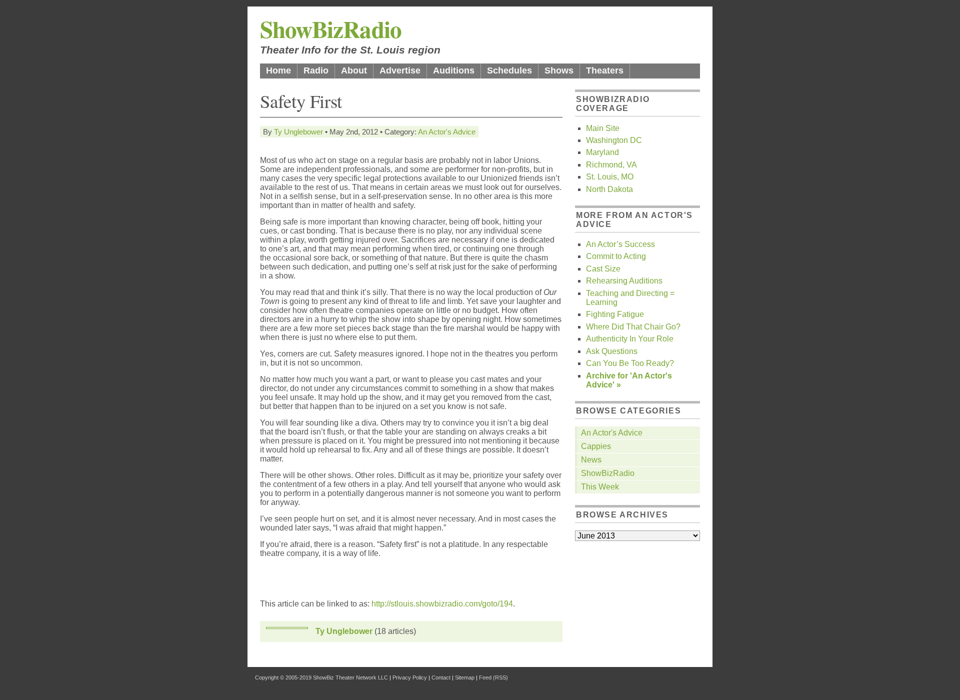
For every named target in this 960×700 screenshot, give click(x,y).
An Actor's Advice (447, 132)
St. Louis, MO (610, 176)
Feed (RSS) (493, 677)
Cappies (596, 446)
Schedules (509, 71)
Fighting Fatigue (615, 314)
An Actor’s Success (620, 244)
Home (278, 71)
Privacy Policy (409, 677)
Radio (316, 71)
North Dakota (609, 189)
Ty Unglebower (298, 132)
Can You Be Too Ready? (630, 363)
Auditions (453, 71)
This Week (600, 486)
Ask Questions (612, 351)
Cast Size (603, 268)
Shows (559, 71)
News (591, 460)
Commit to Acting (616, 256)
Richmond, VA (611, 164)
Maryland (602, 152)
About (354, 71)
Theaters (605, 71)
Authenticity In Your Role (630, 338)
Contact (441, 677)
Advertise (400, 71)
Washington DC (614, 140)
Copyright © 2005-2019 (283, 677)
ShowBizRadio (331, 29)
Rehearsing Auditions (624, 280)
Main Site (603, 128)
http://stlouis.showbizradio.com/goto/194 (442, 604)
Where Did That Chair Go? (633, 326)
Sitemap (464, 677)
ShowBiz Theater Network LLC (350, 677)
